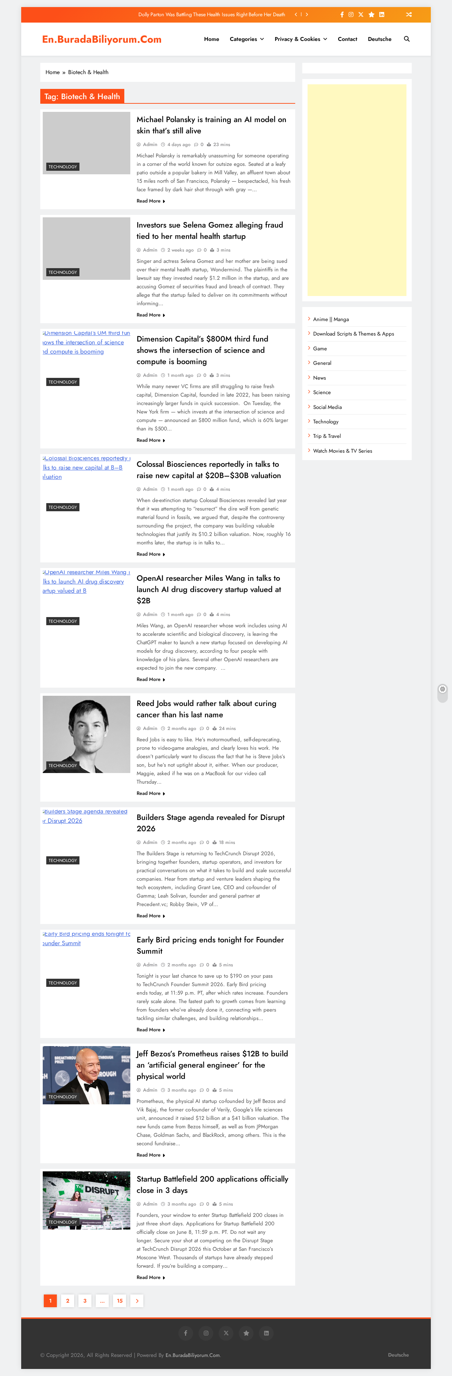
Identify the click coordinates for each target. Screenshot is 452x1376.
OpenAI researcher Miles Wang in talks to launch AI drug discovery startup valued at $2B (209, 589)
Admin (150, 144)
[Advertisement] (357, 190)
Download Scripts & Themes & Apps (353, 334)
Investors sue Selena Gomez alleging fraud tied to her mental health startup (210, 230)
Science (322, 392)
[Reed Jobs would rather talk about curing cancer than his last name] (86, 734)
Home (211, 39)
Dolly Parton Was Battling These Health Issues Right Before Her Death (211, 14)
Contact (347, 39)
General (322, 363)
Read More (149, 200)
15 (120, 1301)
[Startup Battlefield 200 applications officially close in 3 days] (86, 1200)
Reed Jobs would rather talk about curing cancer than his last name (206, 709)
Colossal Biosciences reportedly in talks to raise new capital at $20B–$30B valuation (209, 469)
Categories (243, 39)
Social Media (327, 407)
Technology (63, 167)
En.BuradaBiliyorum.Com (102, 39)
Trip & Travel (327, 436)
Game (320, 348)
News (319, 378)
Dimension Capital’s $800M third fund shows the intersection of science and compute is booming (202, 350)
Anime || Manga (331, 319)
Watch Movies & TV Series (342, 451)
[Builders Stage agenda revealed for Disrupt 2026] (86, 839)
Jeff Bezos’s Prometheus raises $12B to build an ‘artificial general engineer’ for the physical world (212, 1065)
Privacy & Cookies (297, 39)
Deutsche (380, 39)
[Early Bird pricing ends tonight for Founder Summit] (86, 961)
